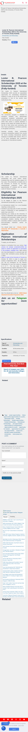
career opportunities (14, 415)
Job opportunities (17, 423)
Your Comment (6, 451)
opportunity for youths (18, 429)
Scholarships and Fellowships (10, 35)
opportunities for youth (11, 427)
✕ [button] (8, 722)
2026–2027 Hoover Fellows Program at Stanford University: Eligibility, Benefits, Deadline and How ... (14, 536)
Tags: (6, 415)
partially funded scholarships (12, 432)
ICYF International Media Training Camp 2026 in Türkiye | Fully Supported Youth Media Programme (13, 555)
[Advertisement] (14, 59)
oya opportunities (9, 430)
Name (4, 460)
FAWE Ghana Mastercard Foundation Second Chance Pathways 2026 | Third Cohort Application (13, 564)
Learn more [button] (21, 725)
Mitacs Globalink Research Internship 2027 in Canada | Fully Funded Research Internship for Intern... (13, 588)
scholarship (8, 434)
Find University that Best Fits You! (14, 365)
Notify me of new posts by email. (12, 473)
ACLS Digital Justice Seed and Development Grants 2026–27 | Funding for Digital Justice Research (13, 576)
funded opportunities (17, 420)
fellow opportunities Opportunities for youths (15, 416)
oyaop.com (19, 430)
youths (6, 436)
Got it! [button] (14, 729)
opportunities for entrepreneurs (13, 425)
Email (3, 466)
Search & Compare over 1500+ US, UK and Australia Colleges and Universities (14, 371)
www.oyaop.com (17, 434)
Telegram (21, 298)
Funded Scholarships (10, 422)
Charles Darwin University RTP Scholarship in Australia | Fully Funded (14, 228)
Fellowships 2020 (9, 418)
